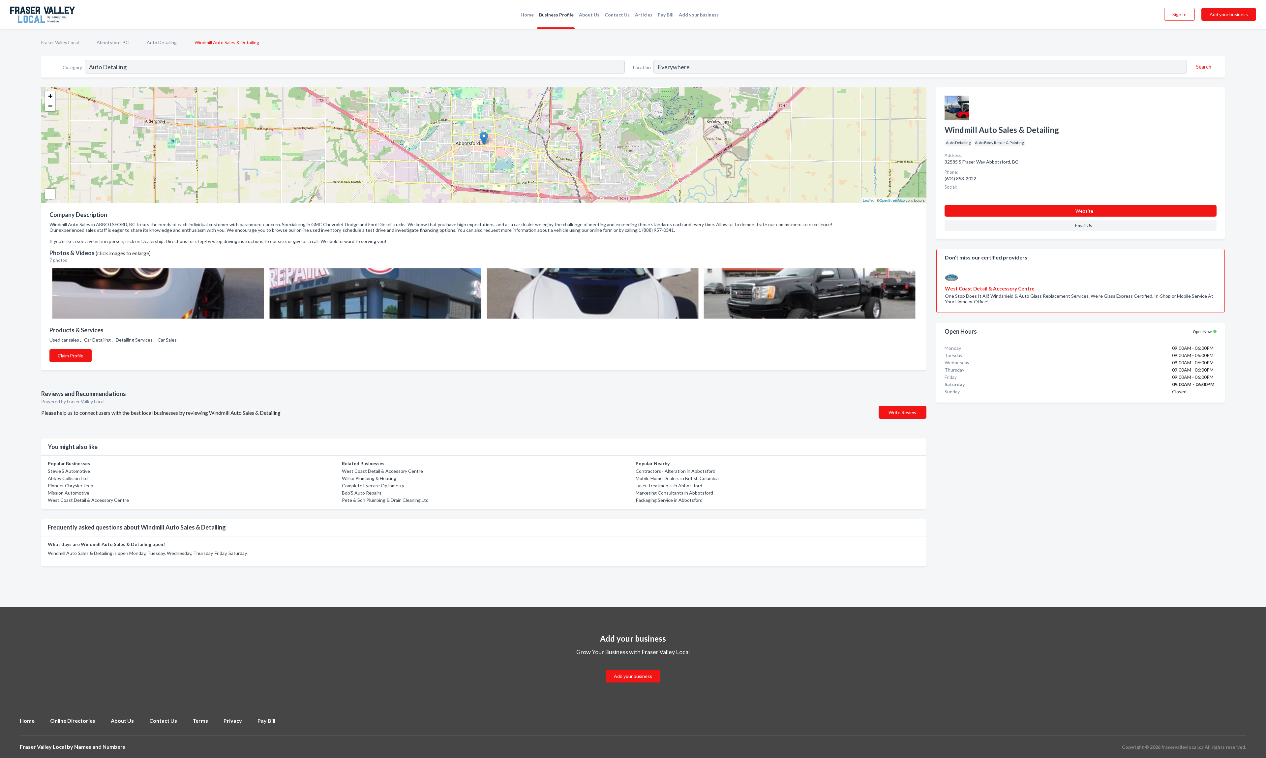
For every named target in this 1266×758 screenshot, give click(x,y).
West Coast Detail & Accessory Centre (88, 500)
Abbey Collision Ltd (68, 478)
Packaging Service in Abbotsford (669, 500)
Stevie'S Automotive (69, 471)
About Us (589, 14)
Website (1084, 211)
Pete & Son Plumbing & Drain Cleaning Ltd (385, 500)
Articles (643, 14)
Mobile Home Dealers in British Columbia (677, 478)
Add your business (699, 14)
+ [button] (50, 96)
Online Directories (72, 720)
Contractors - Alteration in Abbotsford (675, 471)
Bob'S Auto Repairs (361, 493)
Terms (200, 720)
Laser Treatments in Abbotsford (669, 485)
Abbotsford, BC (113, 42)
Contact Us (617, 14)
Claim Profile (70, 355)
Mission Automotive (68, 493)
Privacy (233, 720)
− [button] (50, 106)
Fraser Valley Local (60, 42)
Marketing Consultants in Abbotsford (674, 493)
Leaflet (868, 200)
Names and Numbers (99, 746)
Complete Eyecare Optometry (373, 485)
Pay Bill (666, 14)
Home (527, 14)
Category (72, 67)
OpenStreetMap (892, 200)
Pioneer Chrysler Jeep (70, 485)
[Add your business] (633, 668)
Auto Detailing (162, 42)
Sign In (1179, 14)
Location (642, 67)
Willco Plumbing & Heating (369, 478)
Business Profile (556, 14)
